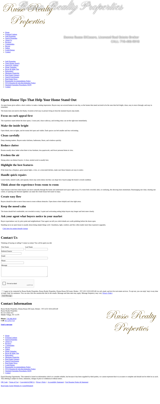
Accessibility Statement (56, 382)
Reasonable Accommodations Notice (18, 81)
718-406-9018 (11, 319)
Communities (9, 44)
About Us (8, 341)
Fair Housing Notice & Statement (76, 382)
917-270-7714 (10, 321)
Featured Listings (11, 338)
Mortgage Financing (12, 73)
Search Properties (11, 339)
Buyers (7, 46)
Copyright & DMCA (27, 382)
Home (7, 336)
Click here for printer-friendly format (15, 229)
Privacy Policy (108, 293)
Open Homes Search (12, 63)
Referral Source (6, 251)
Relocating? (9, 71)
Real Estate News (11, 79)
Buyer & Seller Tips (12, 69)
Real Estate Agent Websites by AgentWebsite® (17, 386)
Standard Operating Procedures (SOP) (18, 85)
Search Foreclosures (12, 77)
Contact (8, 52)
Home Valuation (10, 67)
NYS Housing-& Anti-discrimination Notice (20, 83)
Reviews (8, 42)
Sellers (7, 48)
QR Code (4, 382)
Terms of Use (13, 382)
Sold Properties (10, 61)
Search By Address (11, 65)
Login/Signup (10, 50)
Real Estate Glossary (12, 75)
